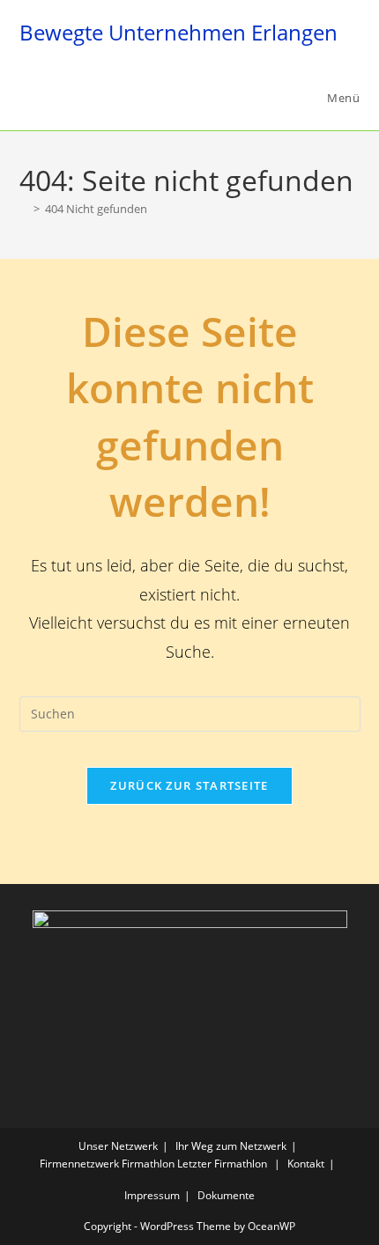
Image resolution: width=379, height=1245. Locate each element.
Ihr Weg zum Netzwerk (230, 1145)
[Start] (23, 209)
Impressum (152, 1195)
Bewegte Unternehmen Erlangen (178, 32)
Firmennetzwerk (79, 1163)
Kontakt (305, 1163)
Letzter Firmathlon (222, 1163)
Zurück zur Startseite (189, 785)
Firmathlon (148, 1163)
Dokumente (226, 1195)
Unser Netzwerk (118, 1145)
